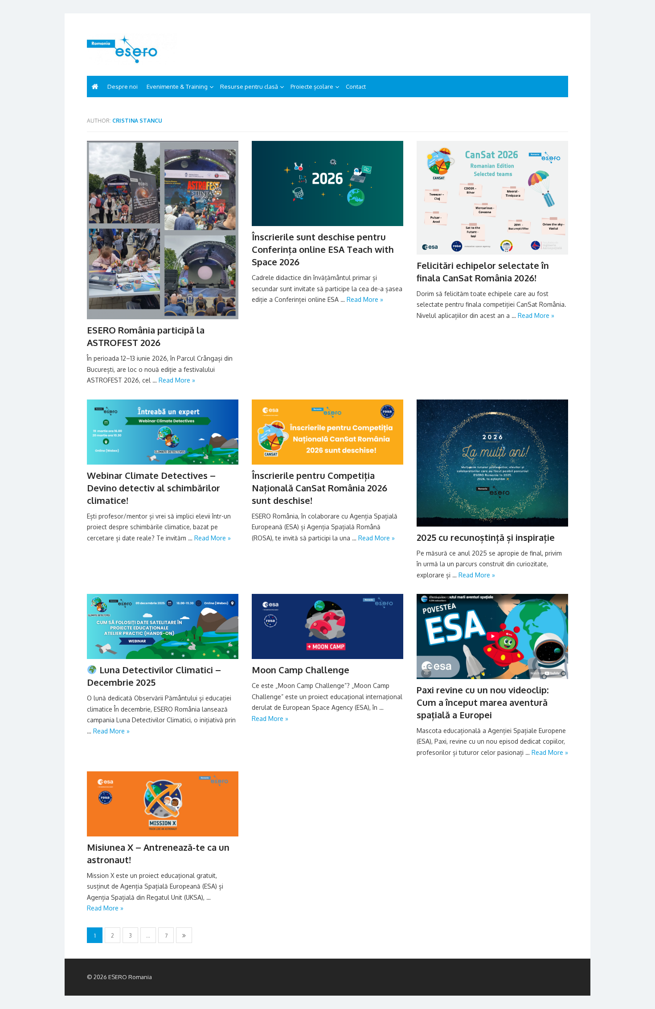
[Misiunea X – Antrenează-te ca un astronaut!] (162, 803)
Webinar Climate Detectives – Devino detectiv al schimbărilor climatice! (153, 487)
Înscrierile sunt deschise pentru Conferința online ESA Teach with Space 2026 (323, 249)
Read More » (177, 380)
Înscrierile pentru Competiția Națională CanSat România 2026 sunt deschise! (319, 487)
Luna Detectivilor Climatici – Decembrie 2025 (154, 676)
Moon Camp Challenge (300, 669)
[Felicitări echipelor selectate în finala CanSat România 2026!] (492, 198)
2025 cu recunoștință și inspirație (486, 537)
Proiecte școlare (312, 86)
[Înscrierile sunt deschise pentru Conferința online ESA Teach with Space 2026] (327, 183)
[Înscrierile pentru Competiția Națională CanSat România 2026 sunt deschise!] (327, 432)
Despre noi (122, 86)
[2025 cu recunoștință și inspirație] (492, 463)
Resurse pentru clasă (249, 86)
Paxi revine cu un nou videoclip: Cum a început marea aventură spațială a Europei (483, 702)
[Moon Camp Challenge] (327, 626)
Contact (356, 86)
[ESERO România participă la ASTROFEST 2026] (162, 230)
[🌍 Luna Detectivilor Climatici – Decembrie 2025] (162, 626)
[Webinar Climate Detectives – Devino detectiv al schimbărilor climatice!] (162, 432)
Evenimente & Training (177, 86)
